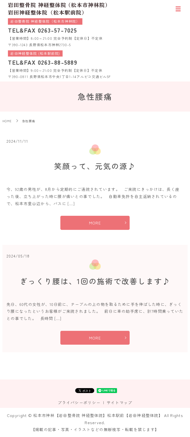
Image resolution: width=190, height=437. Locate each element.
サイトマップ (119, 402)
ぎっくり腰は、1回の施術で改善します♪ (95, 281)
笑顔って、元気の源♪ (95, 165)
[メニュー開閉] (178, 8)
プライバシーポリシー (79, 402)
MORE (95, 223)
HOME (7, 121)
